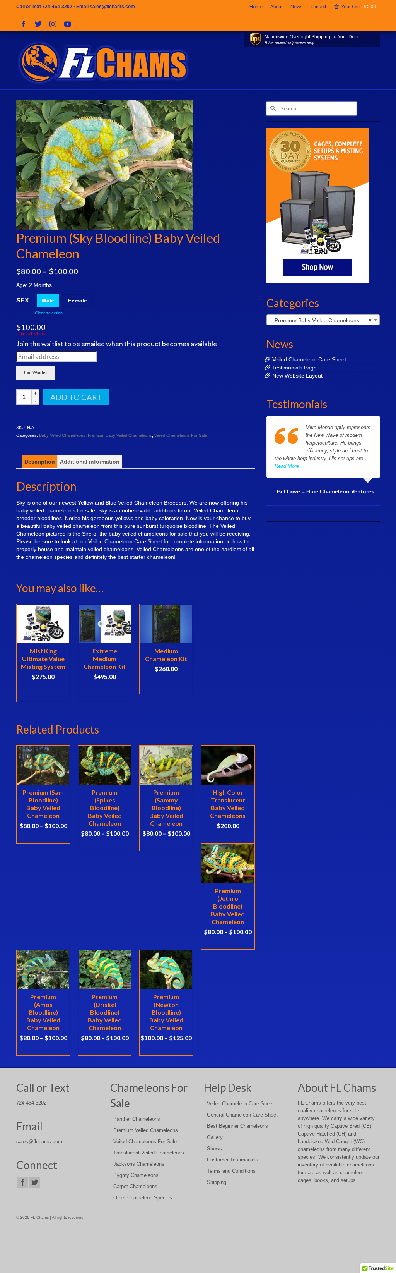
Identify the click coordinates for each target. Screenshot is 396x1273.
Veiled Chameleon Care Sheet (309, 359)
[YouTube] (67, 24)
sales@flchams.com (112, 6)
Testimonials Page (294, 367)
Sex (22, 300)
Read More (287, 466)
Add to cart (76, 397)
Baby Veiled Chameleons (62, 435)
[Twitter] (38, 24)
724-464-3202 (57, 6)
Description (39, 462)
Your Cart (358, 6)
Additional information (89, 462)
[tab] (40, 462)
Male (48, 300)
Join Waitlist (35, 372)
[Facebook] (23, 24)
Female (77, 300)
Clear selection (49, 313)
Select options (104, 691)
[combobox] (323, 319)
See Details (43, 837)
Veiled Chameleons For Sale (180, 435)
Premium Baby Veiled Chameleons (120, 435)
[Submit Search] (272, 108)
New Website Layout (297, 376)
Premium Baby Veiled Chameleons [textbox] (321, 320)
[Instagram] (53, 24)
